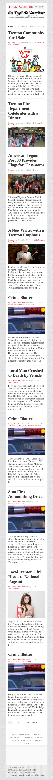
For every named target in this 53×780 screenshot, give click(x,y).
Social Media (16, 738)
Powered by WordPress (25, 775)
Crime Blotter (20, 297)
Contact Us (36, 735)
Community (40, 42)
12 (28, 723)
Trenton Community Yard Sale (26, 35)
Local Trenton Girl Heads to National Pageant (24, 576)
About (14, 735)
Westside (38, 425)
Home (10, 26)
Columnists (40, 240)
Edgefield (18, 425)
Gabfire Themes (40, 775)
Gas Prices (28, 738)
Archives (15, 740)
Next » (34, 723)
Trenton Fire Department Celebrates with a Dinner (23, 110)
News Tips (39, 738)
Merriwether (18, 304)
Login (26, 743)
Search (40, 7)
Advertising (24, 735)
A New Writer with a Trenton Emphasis (26, 232)
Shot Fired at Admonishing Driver (26, 494)
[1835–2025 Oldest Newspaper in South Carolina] (26, 14)
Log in (14, 775)
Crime (10, 304)
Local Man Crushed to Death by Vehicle (25, 373)
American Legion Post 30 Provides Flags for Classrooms (26, 160)
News (31, 26)
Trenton (16, 44)
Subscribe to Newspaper (31, 740)
